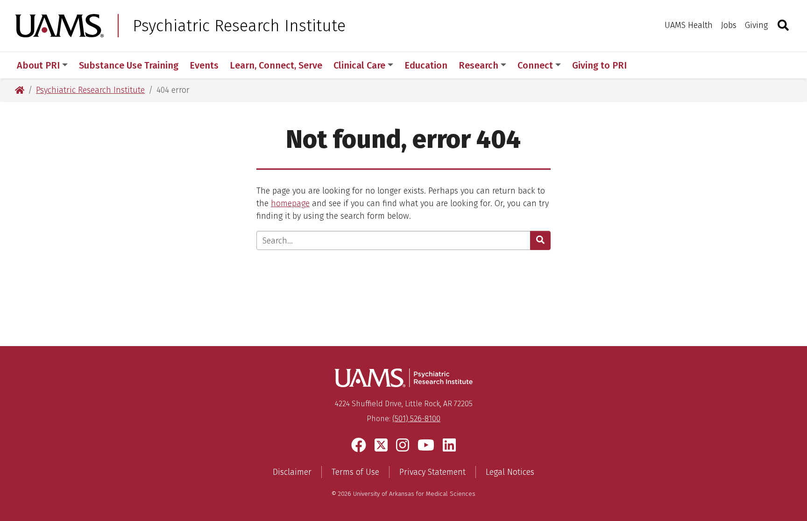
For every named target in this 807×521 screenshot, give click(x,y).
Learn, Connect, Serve (276, 65)
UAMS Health (689, 25)
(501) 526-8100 (416, 418)
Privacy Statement (432, 472)
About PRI (38, 65)
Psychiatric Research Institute (239, 25)
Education (425, 65)
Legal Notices (510, 472)
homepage (290, 203)
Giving (756, 25)
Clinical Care (359, 65)
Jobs (728, 25)
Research (478, 65)
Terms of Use (355, 472)
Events (204, 65)
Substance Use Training (128, 65)
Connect (535, 65)
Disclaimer (292, 472)
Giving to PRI (599, 65)
